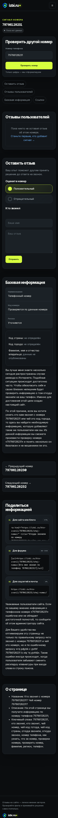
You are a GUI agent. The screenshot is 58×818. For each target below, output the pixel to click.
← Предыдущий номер (19, 468)
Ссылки (39, 99)
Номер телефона (14, 48)
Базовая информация (17, 99)
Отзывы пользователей (18, 91)
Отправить (14, 259)
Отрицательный (24, 198)
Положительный (24, 188)
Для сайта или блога (24, 520)
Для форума (19, 550)
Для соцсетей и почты (25, 581)
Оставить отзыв (14, 83)
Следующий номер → (18, 485)
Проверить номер (29, 65)
